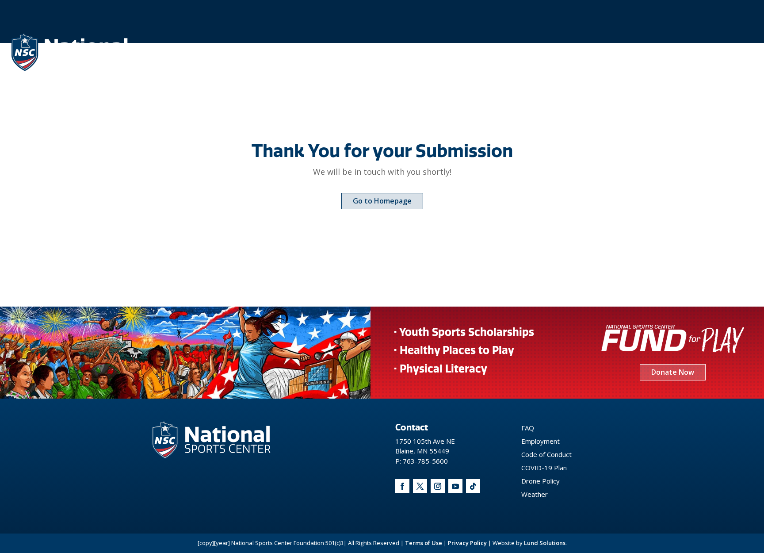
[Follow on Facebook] (402, 486)
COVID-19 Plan (544, 467)
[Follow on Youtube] (455, 486)
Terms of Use (423, 543)
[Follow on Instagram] (438, 486)
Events (553, 52)
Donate (696, 52)
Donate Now (672, 372)
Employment (540, 441)
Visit (597, 52)
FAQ (527, 427)
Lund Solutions (544, 543)
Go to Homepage (382, 201)
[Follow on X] (420, 486)
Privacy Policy (467, 543)
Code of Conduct (546, 454)
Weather (534, 494)
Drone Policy (540, 480)
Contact (644, 52)
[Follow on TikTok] (473, 486)
